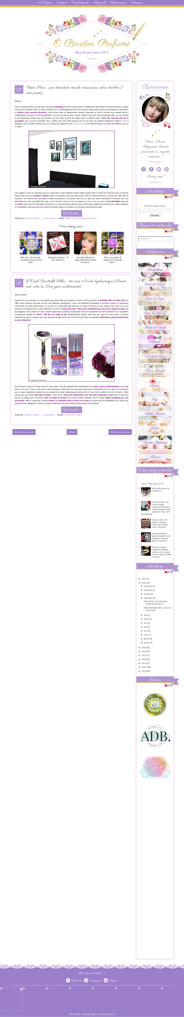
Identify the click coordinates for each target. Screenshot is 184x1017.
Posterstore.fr (78, 123)
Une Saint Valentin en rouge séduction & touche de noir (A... (85, 260)
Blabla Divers (71, 218)
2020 (144, 583)
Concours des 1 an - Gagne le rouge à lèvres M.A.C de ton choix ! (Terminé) (160, 523)
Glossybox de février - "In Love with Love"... (58, 258)
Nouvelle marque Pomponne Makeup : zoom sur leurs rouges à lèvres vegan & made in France (161, 552)
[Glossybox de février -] (58, 255)
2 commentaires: (49, 218)
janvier (147, 642)
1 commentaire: (48, 414)
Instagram (95, 981)
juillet (146, 619)
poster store (92, 218)
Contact (61, 2)
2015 (144, 663)
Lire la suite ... (71, 213)
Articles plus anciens (120, 432)
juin (146, 623)
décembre (148, 586)
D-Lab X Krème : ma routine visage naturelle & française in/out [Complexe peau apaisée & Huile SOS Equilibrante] (156, 508)
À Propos (44, 2)
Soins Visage (76, 414)
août (146, 615)
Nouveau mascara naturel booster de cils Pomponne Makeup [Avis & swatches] (161, 537)
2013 (144, 671)
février (147, 638)
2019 (144, 647)
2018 (144, 651)
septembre (148, 598)
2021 (144, 578)
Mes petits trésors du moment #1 (160, 489)
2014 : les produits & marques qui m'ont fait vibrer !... (112, 260)
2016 (144, 659)
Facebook (76, 981)
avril (146, 630)
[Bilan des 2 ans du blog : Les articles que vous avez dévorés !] (31, 255)
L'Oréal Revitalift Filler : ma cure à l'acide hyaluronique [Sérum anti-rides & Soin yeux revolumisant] (76, 283)
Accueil (72, 432)
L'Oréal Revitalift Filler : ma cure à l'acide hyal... (157, 608)
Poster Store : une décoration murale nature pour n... (155, 602)
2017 (144, 655)
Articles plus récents (23, 432)
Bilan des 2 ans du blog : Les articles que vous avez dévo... (31, 260)
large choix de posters (96, 201)
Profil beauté (80, 2)
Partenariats (118, 2)
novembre (148, 590)
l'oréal (67, 414)
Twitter (113, 981)
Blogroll (99, 2)
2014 (144, 667)
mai (145, 627)
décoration (81, 218)
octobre (147, 594)
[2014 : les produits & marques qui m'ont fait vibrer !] (112, 255)
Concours (137, 2)
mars (146, 634)
